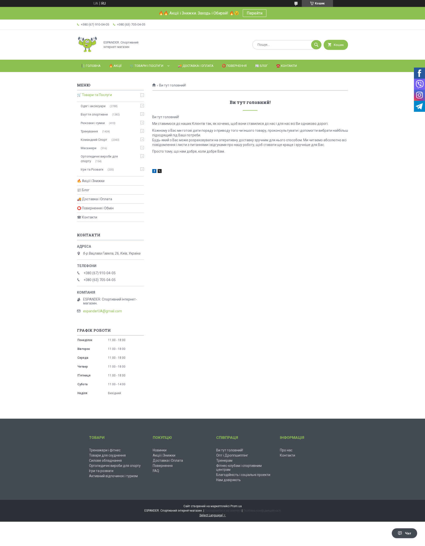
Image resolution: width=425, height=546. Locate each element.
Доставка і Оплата (168, 460)
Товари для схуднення (107, 455)
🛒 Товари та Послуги (94, 95)
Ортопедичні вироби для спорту (99, 159)
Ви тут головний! (229, 450)
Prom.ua (236, 506)
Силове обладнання (105, 460)
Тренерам (224, 460)
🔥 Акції (115, 66)
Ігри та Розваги (92, 169)
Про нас (286, 450)
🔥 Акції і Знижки (91, 181)
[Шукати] (316, 44)
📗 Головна (91, 66)
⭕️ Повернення (234, 66)
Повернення (163, 466)
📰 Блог (261, 66)
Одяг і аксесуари (93, 106)
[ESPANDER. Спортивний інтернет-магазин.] (87, 54)
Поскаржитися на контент (223, 510)
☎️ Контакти (286, 66)
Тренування (89, 131)
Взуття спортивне (94, 114)
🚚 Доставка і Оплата (195, 66)
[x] (160, 172)
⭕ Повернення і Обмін (95, 208)
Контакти (287, 455)
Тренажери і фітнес (105, 450)
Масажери (88, 148)
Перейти (254, 13)
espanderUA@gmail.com (102, 311)
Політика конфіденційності (262, 510)
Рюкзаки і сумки (93, 123)
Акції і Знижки (164, 455)
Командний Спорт (94, 140)
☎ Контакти (87, 217)
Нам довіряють (228, 480)
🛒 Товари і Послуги (146, 66)
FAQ (156, 471)
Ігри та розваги (101, 471)
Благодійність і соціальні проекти (243, 475)
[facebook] (154, 172)
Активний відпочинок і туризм (113, 476)
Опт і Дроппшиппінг (232, 455)
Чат (408, 533)
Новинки (160, 450)
